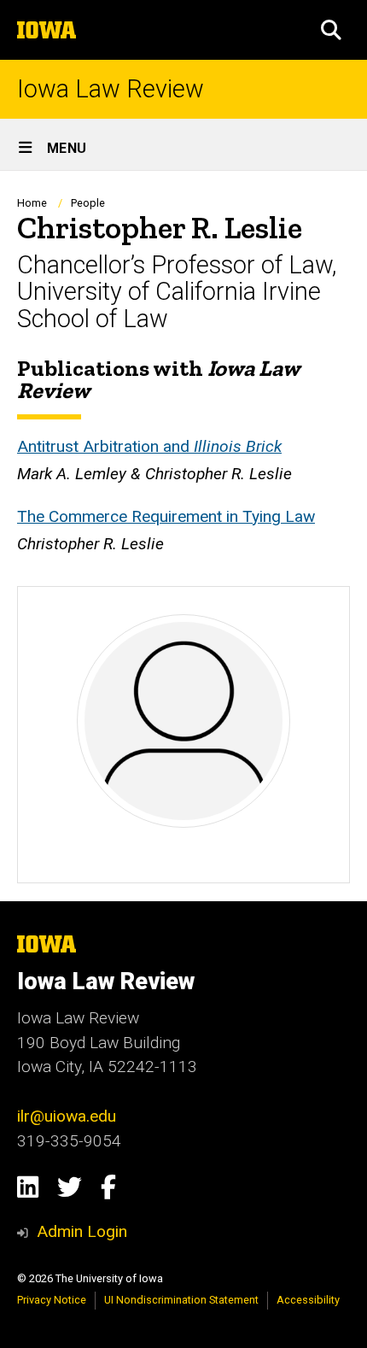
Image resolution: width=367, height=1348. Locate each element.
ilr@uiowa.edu (66, 1116)
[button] (331, 30)
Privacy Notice (51, 1299)
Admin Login (82, 1231)
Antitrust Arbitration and (149, 446)
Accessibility (308, 1299)
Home (32, 202)
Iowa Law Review (110, 89)
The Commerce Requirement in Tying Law (166, 516)
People (88, 202)
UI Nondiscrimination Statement (181, 1299)
